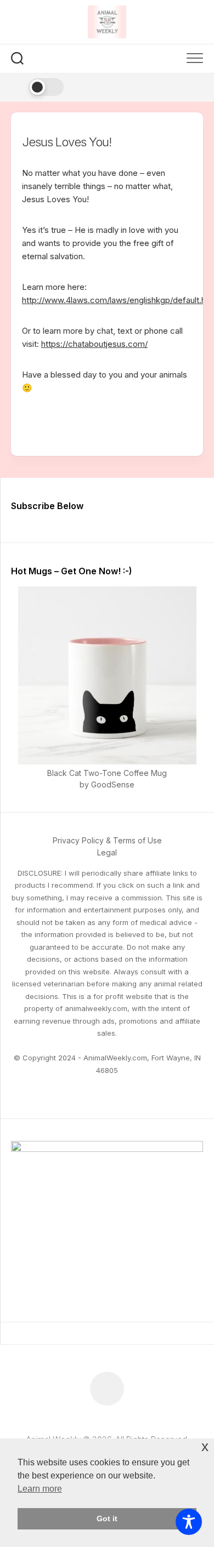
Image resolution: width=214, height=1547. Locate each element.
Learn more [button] (40, 1488)
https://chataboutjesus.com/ (94, 344)
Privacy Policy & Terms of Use (107, 840)
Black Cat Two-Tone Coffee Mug (107, 773)
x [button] (205, 1446)
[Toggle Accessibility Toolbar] (188, 1522)
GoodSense (112, 784)
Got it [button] (107, 1518)
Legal (107, 852)
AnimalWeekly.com (115, 1057)
